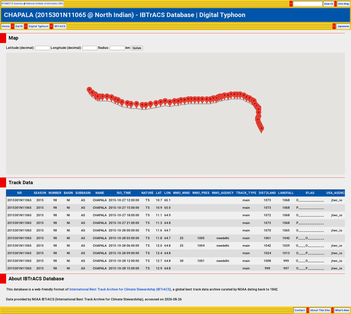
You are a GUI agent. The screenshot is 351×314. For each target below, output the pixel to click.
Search (328, 3)
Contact (300, 310)
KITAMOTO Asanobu (12, 3)
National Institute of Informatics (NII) (44, 3)
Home (5, 26)
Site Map (343, 3)
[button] (261, 129)
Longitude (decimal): (66, 48)
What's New (342, 310)
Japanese (343, 26)
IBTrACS (59, 26)
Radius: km (114, 48)
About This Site (320, 310)
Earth (19, 26)
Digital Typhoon (38, 26)
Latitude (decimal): (20, 48)
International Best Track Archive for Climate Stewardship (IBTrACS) (120, 289)
